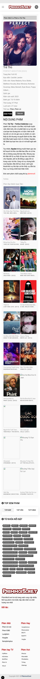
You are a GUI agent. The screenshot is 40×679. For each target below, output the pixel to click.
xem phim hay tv (9, 572)
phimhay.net (8, 539)
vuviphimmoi (30, 569)
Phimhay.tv (18, 539)
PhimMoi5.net (7, 597)
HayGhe (32, 525)
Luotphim (17, 529)
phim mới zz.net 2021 (26, 565)
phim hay (26, 535)
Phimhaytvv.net (8, 542)
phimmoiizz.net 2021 (10, 552)
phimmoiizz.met (30, 549)
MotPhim (26, 529)
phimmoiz (23, 552)
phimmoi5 (31, 174)
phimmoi (19, 542)
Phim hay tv (28, 539)
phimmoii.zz (7, 549)
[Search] (36, 7)
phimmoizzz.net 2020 (10, 562)
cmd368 (19, 611)
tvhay (5, 569)
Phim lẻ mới (6, 627)
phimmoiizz (18, 549)
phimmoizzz (20, 559)
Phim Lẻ (18, 109)
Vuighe (20, 569)
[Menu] (3, 7)
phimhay (17, 535)
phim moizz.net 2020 (10, 555)
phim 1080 (33, 532)
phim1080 (23, 532)
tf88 (3, 611)
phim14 (14, 532)
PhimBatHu (7, 535)
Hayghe (5, 638)
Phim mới (23, 562)
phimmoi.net (29, 542)
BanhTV (6, 525)
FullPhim (24, 525)
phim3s (6, 532)
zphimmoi (7, 575)
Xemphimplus (7, 641)
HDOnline (7, 529)
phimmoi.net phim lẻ (10, 545)
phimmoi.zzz (23, 545)
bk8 (26, 614)
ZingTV (31, 572)
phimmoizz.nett (8, 559)
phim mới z (32, 562)
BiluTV (15, 525)
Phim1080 (6, 630)
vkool (12, 569)
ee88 (10, 614)
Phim (12, 109)
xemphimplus (21, 572)
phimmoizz (32, 552)
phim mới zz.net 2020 (10, 565)
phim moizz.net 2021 (26, 555)
